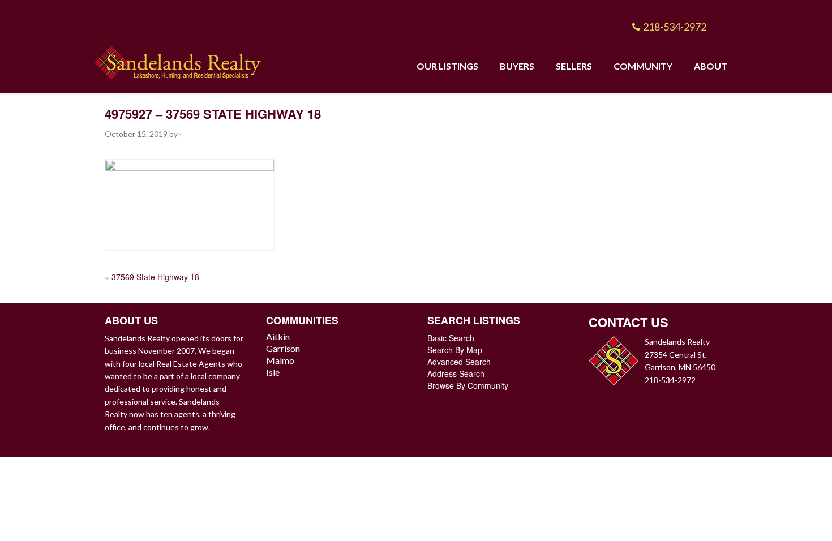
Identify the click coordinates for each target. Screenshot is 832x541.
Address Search (455, 373)
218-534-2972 (674, 26)
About (710, 66)
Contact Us (628, 322)
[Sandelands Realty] (177, 60)
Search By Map (454, 349)
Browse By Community (467, 385)
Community (643, 66)
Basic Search (450, 338)
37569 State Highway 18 (155, 276)
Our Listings (447, 66)
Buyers (517, 66)
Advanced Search (459, 361)
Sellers (574, 66)
